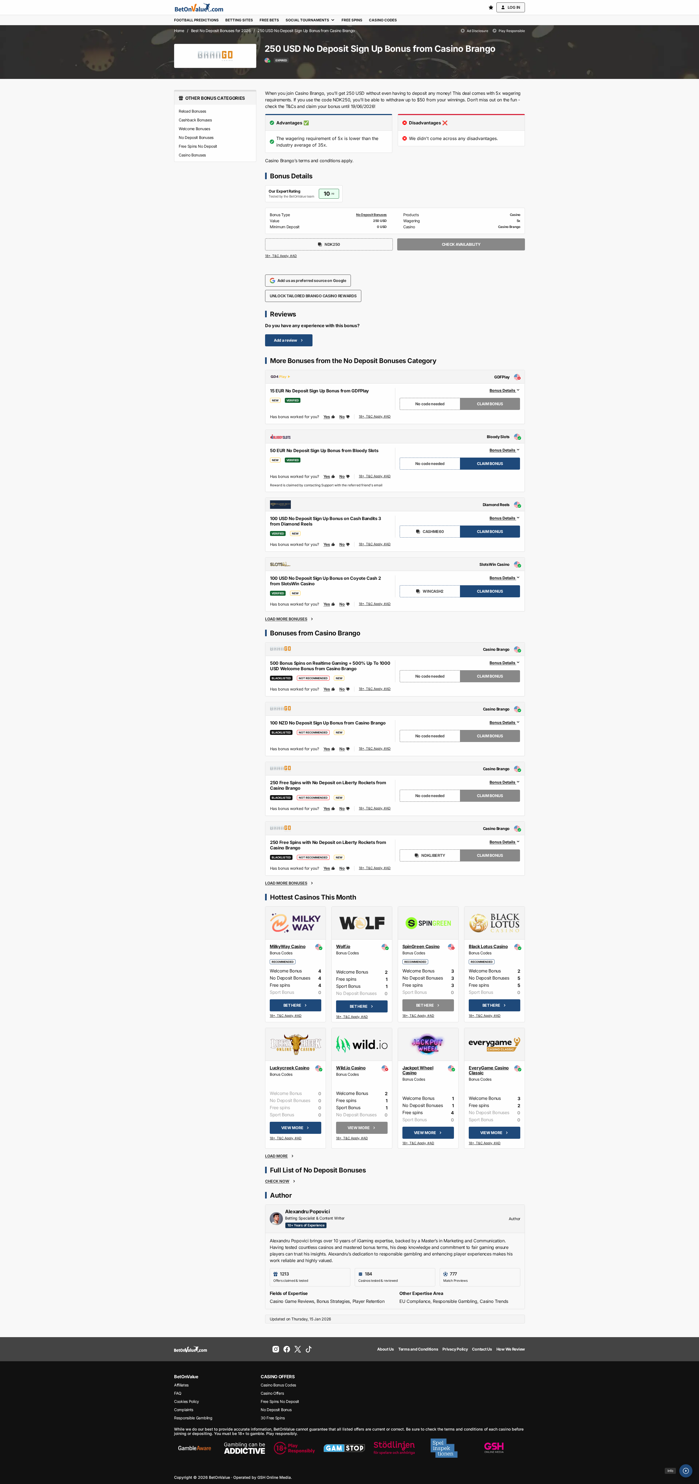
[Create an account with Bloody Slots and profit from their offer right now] (375, 477)
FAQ (177, 1393)
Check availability (461, 244)
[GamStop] (344, 1448)
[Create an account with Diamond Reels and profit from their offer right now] (375, 545)
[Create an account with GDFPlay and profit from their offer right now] (375, 416)
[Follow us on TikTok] (308, 1349)
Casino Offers (272, 1393)
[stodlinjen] (394, 1448)
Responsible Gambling (193, 1417)
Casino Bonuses (192, 155)
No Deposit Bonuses (196, 137)
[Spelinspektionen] (444, 1448)
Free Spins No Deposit (198, 146)
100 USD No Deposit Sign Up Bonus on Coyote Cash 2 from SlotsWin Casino (325, 580)
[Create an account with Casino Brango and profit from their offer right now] (375, 689)
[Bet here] (286, 1016)
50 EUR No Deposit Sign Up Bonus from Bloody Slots (324, 450)
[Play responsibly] (294, 1448)
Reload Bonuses (192, 111)
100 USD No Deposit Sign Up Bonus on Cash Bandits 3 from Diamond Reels (325, 521)
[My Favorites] (490, 7)
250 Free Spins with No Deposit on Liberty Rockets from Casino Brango (328, 785)
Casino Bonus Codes (278, 1385)
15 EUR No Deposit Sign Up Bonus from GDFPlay (319, 390)
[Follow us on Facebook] (286, 1349)
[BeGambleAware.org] (194, 1448)
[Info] (685, 1470)
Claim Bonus (490, 403)
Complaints (183, 1409)
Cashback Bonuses (195, 120)
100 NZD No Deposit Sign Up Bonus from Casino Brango (328, 723)
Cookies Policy (186, 1401)
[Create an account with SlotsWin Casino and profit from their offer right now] (375, 605)
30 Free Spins (273, 1417)
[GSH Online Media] (494, 1448)
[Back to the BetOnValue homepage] (199, 7)
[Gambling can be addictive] (244, 1448)
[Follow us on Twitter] (297, 1349)
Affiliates (181, 1385)
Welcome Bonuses (194, 128)
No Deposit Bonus (276, 1409)
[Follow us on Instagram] (275, 1349)
